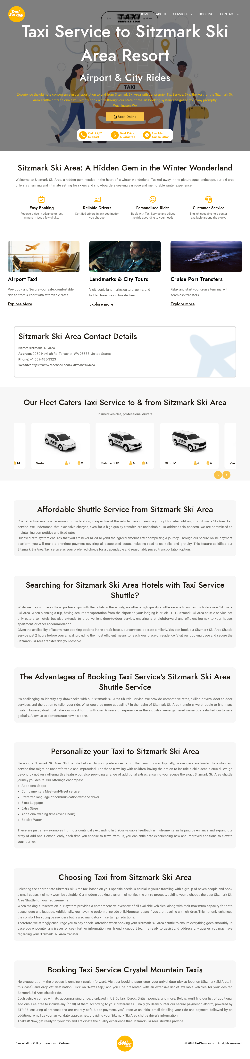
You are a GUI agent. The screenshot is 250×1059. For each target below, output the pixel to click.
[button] (190, 14)
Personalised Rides (153, 208)
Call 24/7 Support (95, 135)
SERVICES (180, 14)
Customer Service (208, 208)
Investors (50, 1043)
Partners (64, 1043)
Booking (206, 14)
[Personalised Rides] (152, 199)
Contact (227, 14)
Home (144, 14)
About (161, 14)
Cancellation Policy (28, 1043)
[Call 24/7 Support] (83, 135)
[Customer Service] (208, 199)
